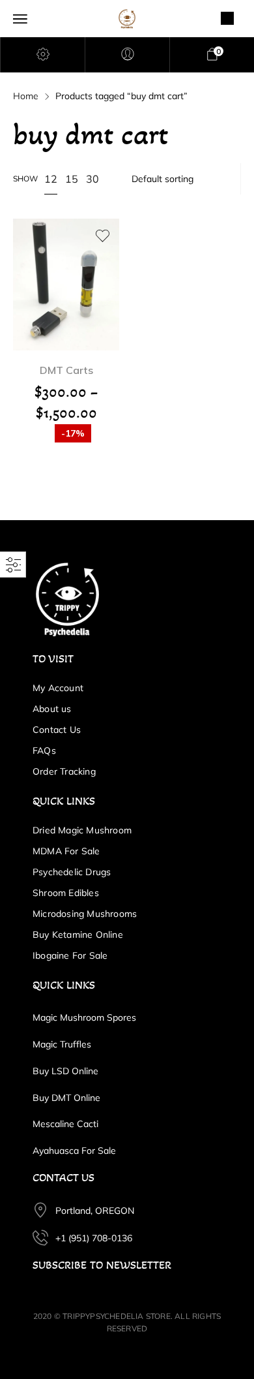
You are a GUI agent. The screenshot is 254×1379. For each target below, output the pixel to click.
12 (50, 178)
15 (71, 178)
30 (92, 178)
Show (25, 178)
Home (25, 96)
